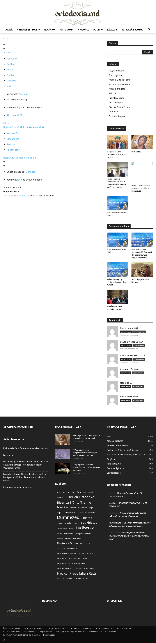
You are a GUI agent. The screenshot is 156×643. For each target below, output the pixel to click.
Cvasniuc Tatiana (129, 369)
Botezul (73, 508)
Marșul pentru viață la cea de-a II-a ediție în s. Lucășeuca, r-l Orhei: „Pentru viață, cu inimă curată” (24, 477)
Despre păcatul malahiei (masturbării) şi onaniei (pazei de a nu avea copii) (129, 535)
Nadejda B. (126, 382)
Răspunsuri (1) (14, 115)
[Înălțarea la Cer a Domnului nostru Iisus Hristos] (117, 142)
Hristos (87, 517)
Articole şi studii (27, 29)
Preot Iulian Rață (82, 573)
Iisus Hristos (88, 522)
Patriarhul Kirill (82, 568)
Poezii (96, 29)
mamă (59, 534)
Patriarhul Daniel (78, 563)
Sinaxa (78, 578)
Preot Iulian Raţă (129, 328)
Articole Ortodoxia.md (119, 79)
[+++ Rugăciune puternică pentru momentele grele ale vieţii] (62, 439)
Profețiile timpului (117, 116)
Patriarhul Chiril (63, 563)
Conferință (82, 508)
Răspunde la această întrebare (19, 157)
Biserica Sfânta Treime (74, 502)
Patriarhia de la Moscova (66, 553)
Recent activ (13, 149)
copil (59, 512)
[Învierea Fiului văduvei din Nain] (117, 203)
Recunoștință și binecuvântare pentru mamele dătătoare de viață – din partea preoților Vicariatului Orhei (25, 464)
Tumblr (10, 75)
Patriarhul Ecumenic (65, 568)
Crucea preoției (29, 631)
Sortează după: (23, 127)
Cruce (80, 512)
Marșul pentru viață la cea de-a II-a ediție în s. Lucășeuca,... (141, 188)
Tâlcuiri (112, 93)
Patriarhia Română (86, 553)
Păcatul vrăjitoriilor (11, 631)
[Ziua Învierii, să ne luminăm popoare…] (117, 297)
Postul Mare (92, 631)
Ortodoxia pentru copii (104, 628)
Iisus (75, 523)
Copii (91, 508)
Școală (85, 578)
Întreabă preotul (132, 29)
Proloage (83, 29)
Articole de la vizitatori (120, 84)
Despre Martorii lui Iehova (34, 628)
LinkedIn (11, 80)
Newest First (13, 133)
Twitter (10, 64)
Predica (62, 573)
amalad (112, 503)
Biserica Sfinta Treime (119, 107)
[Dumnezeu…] (142, 142)
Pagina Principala (117, 70)
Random (11, 144)
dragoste (90, 512)
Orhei (88, 543)
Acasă (9, 29)
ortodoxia (61, 548)
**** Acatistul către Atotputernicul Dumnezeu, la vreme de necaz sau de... (85, 453)
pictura (93, 568)
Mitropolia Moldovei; (83, 534)
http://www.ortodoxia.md (129, 335)
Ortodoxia (66, 29)
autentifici (22, 195)
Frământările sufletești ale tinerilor (70, 631)
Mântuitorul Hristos (73, 539)
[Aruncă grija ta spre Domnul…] (142, 269)
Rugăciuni (50, 29)
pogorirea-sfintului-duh (58, 628)
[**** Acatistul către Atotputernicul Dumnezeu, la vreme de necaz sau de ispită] (62, 454)
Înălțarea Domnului (11, 628)
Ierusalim (68, 523)
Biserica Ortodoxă (79, 497)
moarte (60, 539)
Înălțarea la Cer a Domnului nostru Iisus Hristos (116, 154)
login (20, 107)
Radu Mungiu (115, 522)
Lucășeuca (85, 527)
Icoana (59, 523)
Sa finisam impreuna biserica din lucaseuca (21, 635)
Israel (71, 529)
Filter (6, 123)
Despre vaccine (45, 631)
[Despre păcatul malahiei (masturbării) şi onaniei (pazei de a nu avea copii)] (62, 468)
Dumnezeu (68, 517)
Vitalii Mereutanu (129, 396)
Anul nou (81, 492)
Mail (9, 86)
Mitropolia (68, 534)
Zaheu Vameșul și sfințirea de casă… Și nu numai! (117, 282)
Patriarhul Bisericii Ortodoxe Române (72, 558)
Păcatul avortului (124, 628)
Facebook (12, 58)
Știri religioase (115, 75)
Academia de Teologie (66, 492)
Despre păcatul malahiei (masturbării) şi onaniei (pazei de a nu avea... (86, 467)
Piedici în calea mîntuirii (81, 628)
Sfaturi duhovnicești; (65, 578)
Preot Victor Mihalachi (132, 355)
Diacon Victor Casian (131, 341)
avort (90, 492)
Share (6, 52)
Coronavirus (69, 512)
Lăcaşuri (112, 29)
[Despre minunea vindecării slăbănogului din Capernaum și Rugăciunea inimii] (142, 240)
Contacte (113, 111)
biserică (62, 507)
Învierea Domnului (108, 631)
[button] (149, 30)
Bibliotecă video (116, 97)
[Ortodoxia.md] (78, 13)
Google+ (11, 69)
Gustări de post (116, 102)
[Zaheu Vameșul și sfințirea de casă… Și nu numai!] (117, 269)
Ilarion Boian (62, 529)
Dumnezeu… (136, 152)
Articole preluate (117, 88)
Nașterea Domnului (70, 543)
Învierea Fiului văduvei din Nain (17, 487)
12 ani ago (22, 94)
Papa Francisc (72, 548)
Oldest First (13, 138)
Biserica (60, 498)
